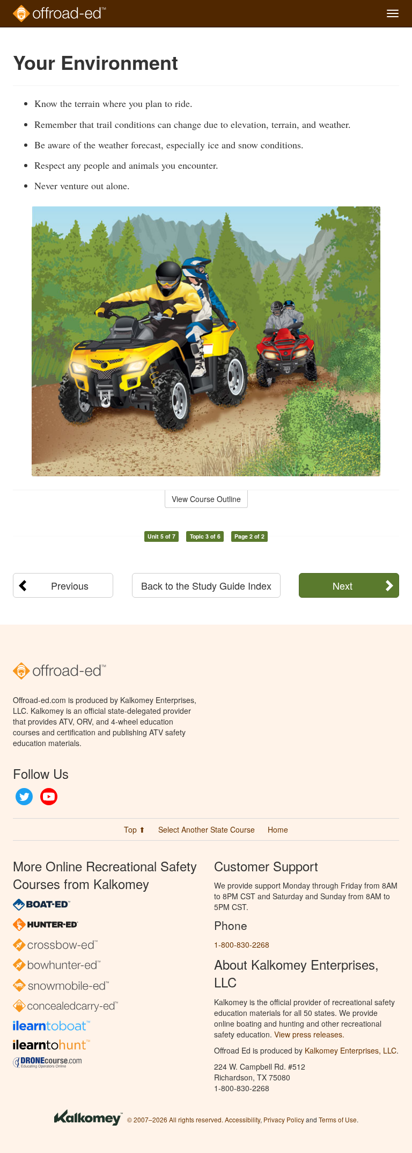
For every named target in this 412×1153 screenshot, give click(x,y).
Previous (70, 585)
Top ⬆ (134, 829)
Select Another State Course (206, 829)
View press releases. (309, 1034)
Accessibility (242, 1119)
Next (342, 585)
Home (278, 829)
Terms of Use (338, 1119)
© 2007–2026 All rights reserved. (175, 1119)
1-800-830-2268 (241, 944)
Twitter (24, 796)
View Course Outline (206, 498)
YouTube (48, 796)
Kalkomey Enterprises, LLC (350, 1050)
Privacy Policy (283, 1119)
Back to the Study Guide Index (206, 585)
